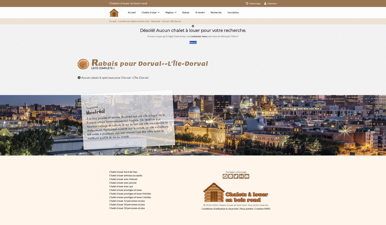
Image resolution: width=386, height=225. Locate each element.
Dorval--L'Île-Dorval (171, 21)
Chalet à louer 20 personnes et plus (127, 204)
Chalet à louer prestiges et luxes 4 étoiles (130, 193)
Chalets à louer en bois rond (128, 3)
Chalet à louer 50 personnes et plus (127, 208)
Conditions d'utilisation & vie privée (220, 208)
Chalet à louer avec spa (121, 186)
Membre (272, 3)
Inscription (233, 12)
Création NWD (262, 208)
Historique (255, 3)
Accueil (132, 12)
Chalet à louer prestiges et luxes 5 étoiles (130, 197)
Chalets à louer (149, 12)
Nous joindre (246, 208)
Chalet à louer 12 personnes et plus (127, 200)
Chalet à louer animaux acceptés (125, 175)
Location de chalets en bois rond (134, 21)
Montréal (155, 21)
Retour (193, 42)
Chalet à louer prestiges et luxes (125, 189)
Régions (169, 12)
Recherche (216, 12)
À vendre (200, 12)
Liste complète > (103, 68)
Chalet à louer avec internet (123, 179)
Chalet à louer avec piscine (122, 182)
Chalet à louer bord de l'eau (123, 171)
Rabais (185, 12)
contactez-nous (199, 36)
